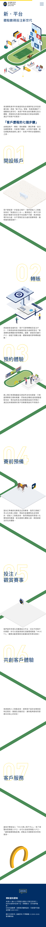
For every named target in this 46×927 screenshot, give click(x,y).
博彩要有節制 (12, 898)
